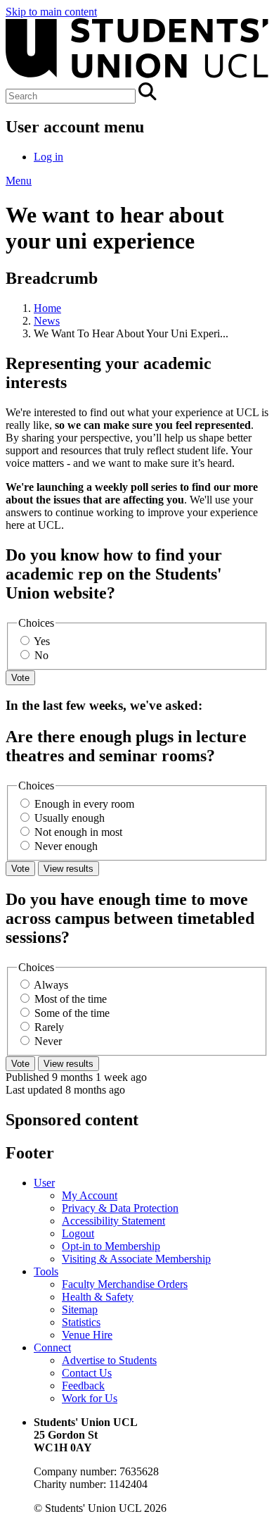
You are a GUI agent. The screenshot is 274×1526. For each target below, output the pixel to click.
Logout (78, 1233)
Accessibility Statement (113, 1221)
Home (47, 308)
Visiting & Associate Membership (136, 1259)
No (41, 655)
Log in (48, 157)
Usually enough (69, 818)
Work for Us (89, 1398)
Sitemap (80, 1309)
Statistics (81, 1322)
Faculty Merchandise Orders (125, 1284)
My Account (89, 1195)
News (47, 321)
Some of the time (72, 1013)
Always (51, 985)
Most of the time (70, 999)
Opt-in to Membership (111, 1246)
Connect (52, 1347)
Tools (46, 1271)
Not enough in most (78, 832)
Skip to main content (51, 12)
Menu (19, 181)
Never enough (66, 846)
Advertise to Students (109, 1360)
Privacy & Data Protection (120, 1208)
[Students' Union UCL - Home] (137, 76)
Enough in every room (84, 804)
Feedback (83, 1385)
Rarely (49, 1027)
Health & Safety (97, 1297)
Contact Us (87, 1373)
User (44, 1183)
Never (48, 1041)
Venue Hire (87, 1335)
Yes (42, 641)
